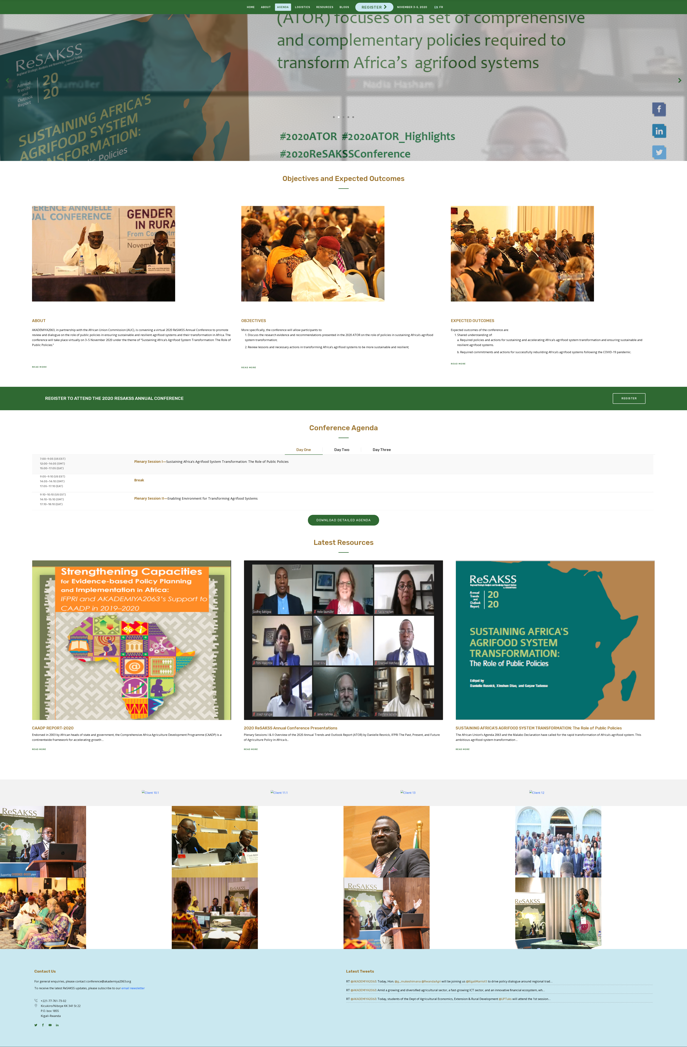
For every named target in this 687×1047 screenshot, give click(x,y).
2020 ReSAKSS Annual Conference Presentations (290, 728)
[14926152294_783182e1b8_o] (429, 841)
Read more (39, 749)
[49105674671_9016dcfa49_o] (429, 913)
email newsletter (133, 988)
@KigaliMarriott (476, 981)
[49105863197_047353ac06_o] (86, 841)
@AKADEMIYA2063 (363, 981)
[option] (150, 792)
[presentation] (304, 450)
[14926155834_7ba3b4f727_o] (258, 841)
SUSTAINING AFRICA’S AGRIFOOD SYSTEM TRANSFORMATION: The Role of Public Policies (539, 728)
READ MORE (30, 117)
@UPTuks (505, 999)
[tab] (304, 450)
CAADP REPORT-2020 (53, 728)
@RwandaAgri (431, 981)
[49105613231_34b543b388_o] (601, 913)
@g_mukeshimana (408, 981)
